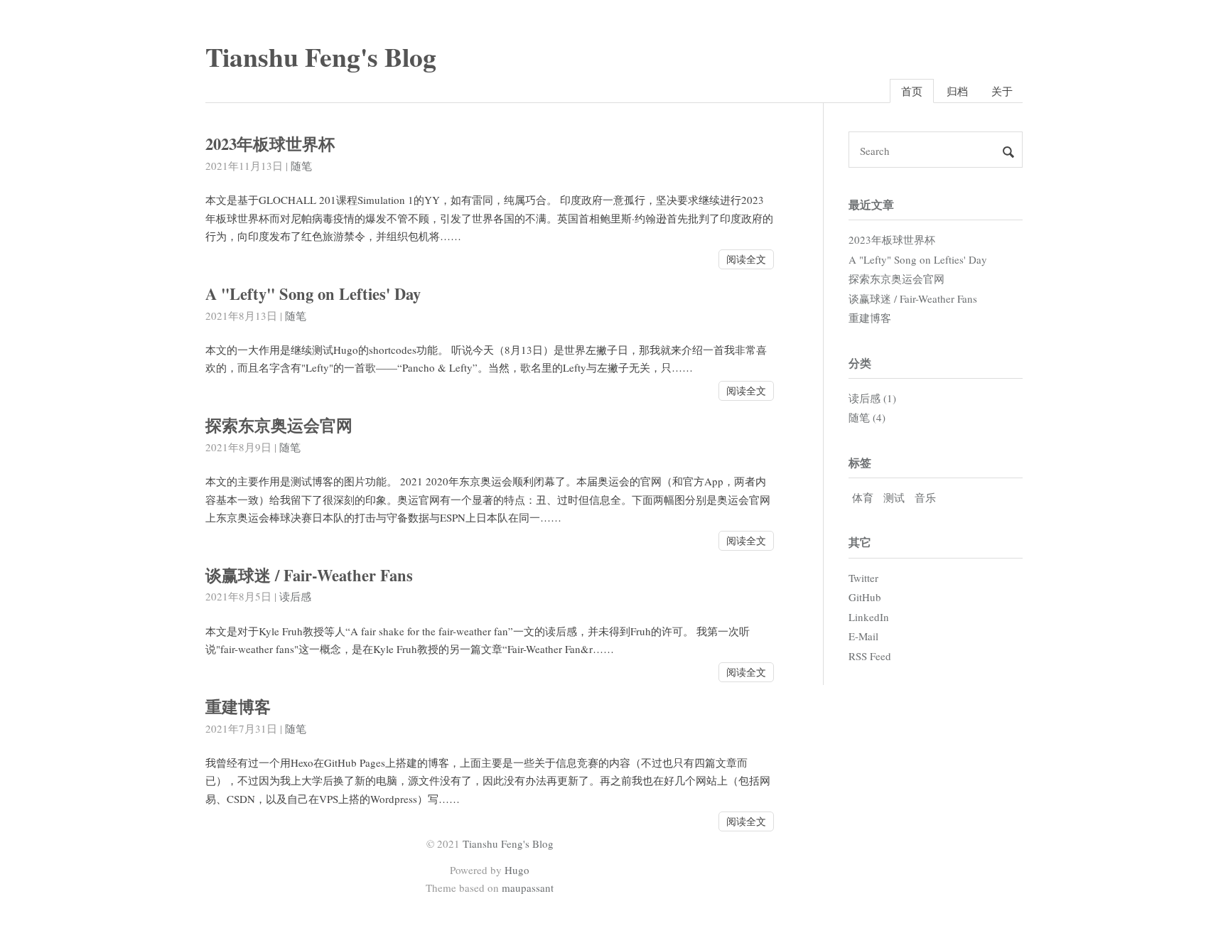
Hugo (517, 870)
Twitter (863, 578)
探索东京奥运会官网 (278, 425)
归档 (957, 91)
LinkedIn (869, 617)
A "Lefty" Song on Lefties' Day (313, 294)
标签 (860, 462)
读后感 (295, 596)
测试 (894, 497)
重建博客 (238, 706)
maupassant (528, 887)
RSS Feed (870, 656)
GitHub (865, 597)
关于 (1002, 91)
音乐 (925, 497)
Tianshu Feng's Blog (320, 56)
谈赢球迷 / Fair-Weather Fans (309, 575)
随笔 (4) (867, 417)
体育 (862, 497)
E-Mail (863, 636)
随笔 (301, 165)
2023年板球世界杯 (270, 144)
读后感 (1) (872, 398)
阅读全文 (746, 259)
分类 (860, 363)
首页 (911, 91)
